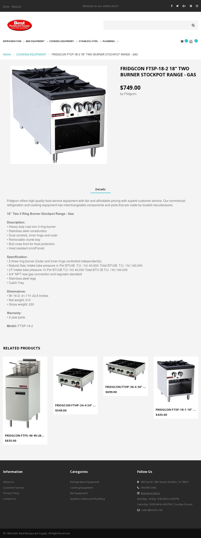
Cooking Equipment (81, 487)
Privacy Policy (11, 493)
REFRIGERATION (12, 41)
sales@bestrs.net (152, 510)
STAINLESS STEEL (88, 41)
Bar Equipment (79, 493)
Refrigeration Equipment (84, 482)
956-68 (145, 487)
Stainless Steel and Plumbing (87, 499)
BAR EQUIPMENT (35, 41)
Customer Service (13, 487)
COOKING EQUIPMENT (61, 41)
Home (6, 6)
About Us (8, 482)
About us (16, 6)
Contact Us (9, 499)
